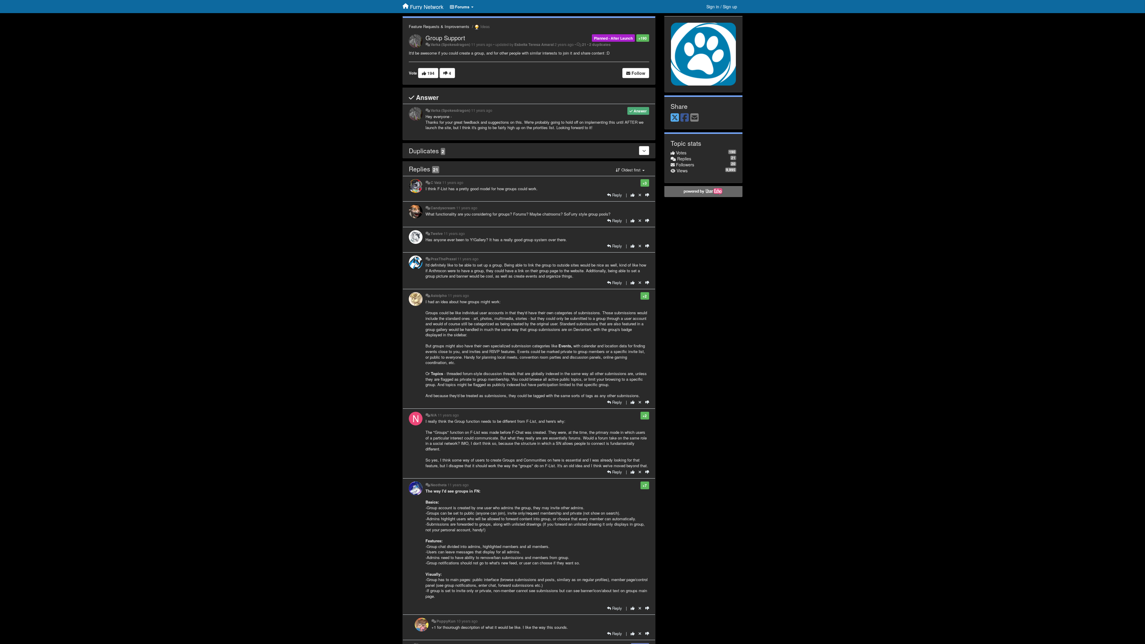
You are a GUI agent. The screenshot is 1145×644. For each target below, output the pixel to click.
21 (584, 44)
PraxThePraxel (444, 258)
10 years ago (467, 621)
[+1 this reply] (633, 195)
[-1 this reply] (647, 195)
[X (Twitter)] (675, 118)
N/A (434, 415)
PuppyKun (446, 621)
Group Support (445, 37)
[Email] (694, 118)
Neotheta (439, 484)
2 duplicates (600, 44)
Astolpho (439, 295)
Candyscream (443, 207)
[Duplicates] (644, 150)
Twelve (437, 233)
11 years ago (481, 110)
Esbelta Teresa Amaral (534, 44)
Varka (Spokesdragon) (450, 44)
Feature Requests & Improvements (439, 26)
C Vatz (436, 182)
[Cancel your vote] (639, 195)
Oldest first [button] (631, 170)
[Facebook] (684, 118)
